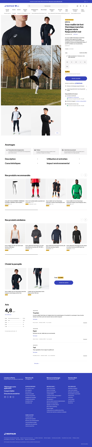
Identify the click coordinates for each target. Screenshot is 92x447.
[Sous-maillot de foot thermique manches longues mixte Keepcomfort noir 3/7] (31, 75)
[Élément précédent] (81, 175)
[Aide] (80, 6)
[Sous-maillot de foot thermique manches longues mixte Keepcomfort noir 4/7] (16, 120)
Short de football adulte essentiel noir (35, 201)
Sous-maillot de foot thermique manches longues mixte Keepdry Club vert (76, 201)
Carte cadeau (82, 10)
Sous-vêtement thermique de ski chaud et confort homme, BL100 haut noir (77, 246)
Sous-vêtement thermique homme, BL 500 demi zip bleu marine (56, 246)
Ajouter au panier (76, 78)
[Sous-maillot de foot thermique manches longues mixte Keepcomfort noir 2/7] (16, 30)
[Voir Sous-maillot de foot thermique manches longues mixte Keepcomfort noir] (15, 278)
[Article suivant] (85, 175)
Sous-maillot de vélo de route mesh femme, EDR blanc (14, 246)
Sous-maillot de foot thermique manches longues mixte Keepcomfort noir (15, 292)
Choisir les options (63, 282)
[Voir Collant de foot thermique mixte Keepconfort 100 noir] (38, 278)
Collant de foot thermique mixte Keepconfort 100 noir (36, 292)
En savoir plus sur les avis (10, 331)
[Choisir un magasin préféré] (77, 6)
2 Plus (57, 132)
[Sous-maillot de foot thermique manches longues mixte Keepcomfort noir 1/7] (46, 30)
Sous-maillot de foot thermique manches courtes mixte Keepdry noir (55, 201)
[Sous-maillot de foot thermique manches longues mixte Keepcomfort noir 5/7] (46, 120)
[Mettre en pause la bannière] (85, 2)
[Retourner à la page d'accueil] (12, 6)
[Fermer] (87, 2)
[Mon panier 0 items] (86, 6)
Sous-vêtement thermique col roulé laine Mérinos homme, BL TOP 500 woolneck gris (34, 246)
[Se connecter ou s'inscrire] (83, 6)
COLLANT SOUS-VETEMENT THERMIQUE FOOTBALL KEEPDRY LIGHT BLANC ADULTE (15, 201)
